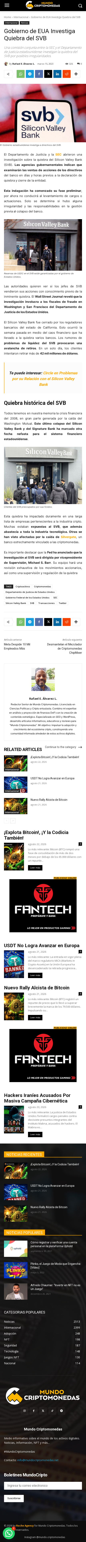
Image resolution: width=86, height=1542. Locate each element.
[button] (9, 1533)
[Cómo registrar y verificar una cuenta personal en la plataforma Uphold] (15, 1249)
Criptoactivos (23, 586)
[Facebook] (39, 74)
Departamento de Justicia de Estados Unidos (30, 591)
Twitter (63, 603)
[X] (48, 74)
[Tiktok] (52, 1410)
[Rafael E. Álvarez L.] (6, 64)
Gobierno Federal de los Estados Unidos (27, 597)
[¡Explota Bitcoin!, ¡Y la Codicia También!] (15, 763)
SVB (32, 603)
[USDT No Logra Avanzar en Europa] (15, 785)
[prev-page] (6, 820)
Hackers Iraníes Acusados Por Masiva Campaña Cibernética (37, 1098)
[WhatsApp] (21, 74)
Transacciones (46, 603)
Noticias (24, 22)
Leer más (35, 868)
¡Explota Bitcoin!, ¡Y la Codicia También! (55, 757)
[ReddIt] (67, 74)
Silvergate (68, 537)
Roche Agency (25, 1525)
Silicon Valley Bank (16, 603)
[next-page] (12, 820)
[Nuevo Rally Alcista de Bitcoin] (15, 806)
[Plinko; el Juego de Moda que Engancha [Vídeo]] (15, 1270)
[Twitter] (43, 1410)
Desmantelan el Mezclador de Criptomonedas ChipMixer (64, 648)
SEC (58, 154)
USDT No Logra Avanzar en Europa (52, 778)
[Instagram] (24, 1410)
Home (7, 17)
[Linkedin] (57, 74)
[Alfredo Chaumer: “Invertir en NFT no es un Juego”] (15, 1291)
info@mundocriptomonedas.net (38, 1460)
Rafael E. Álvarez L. (23, 63)
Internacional (21, 17)
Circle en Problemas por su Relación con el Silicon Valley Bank (44, 379)
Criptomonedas (42, 586)
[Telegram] (30, 74)
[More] (76, 74)
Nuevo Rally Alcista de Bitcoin (49, 799)
